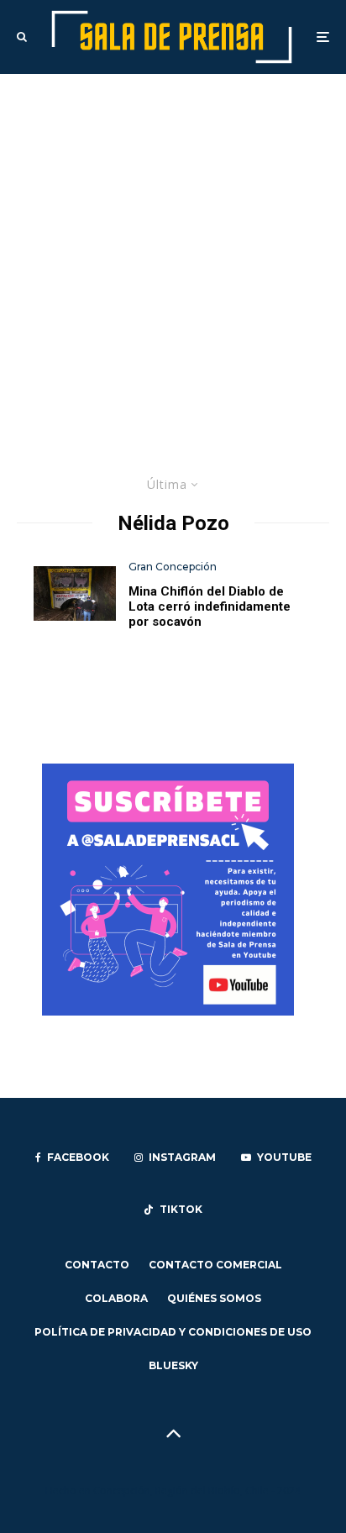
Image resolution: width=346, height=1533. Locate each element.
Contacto (97, 1264)
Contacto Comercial (215, 1264)
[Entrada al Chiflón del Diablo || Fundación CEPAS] (75, 593)
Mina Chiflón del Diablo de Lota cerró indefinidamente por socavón (209, 606)
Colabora (116, 1298)
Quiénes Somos (214, 1298)
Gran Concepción (172, 566)
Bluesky (173, 1365)
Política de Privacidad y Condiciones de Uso (173, 1332)
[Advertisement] (173, 255)
